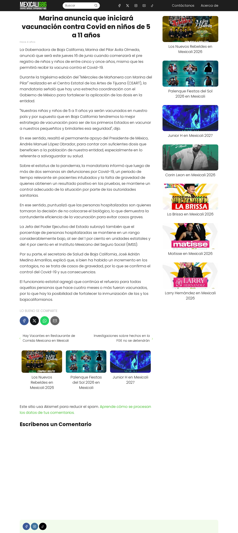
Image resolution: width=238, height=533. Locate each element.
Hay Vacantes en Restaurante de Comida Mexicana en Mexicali (49, 338)
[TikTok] (152, 5)
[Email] (54, 320)
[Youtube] (144, 5)
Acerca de (209, 5)
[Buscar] (96, 5)
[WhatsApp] (44, 320)
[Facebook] (119, 5)
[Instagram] (135, 5)
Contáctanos (183, 5)
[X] (127, 5)
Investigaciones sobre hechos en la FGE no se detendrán (121, 338)
